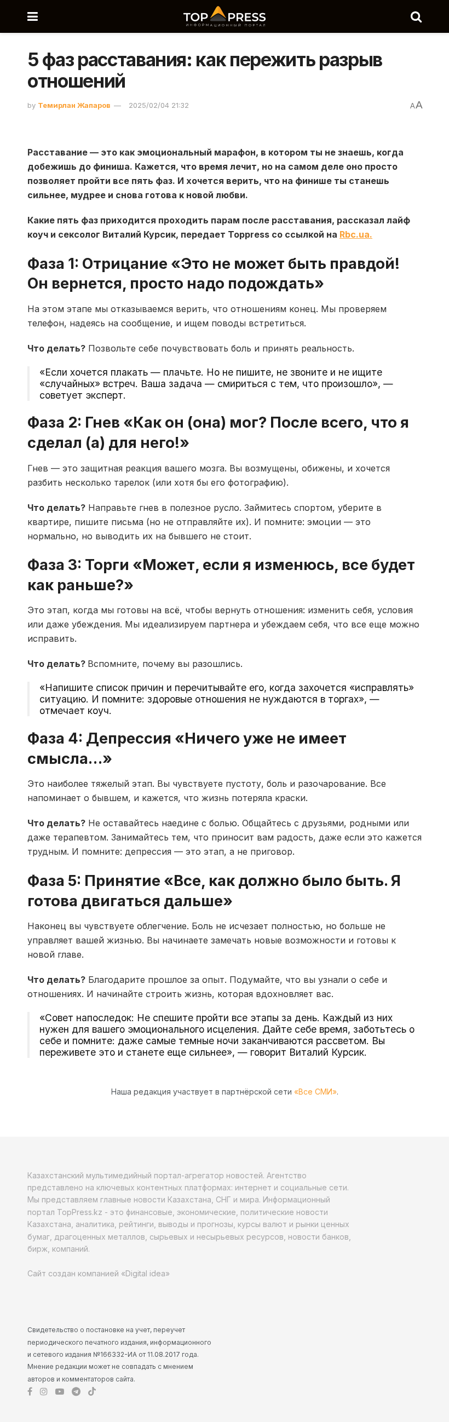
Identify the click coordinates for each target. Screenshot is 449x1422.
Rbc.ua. (355, 234)
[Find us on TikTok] (92, 1392)
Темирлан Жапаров (74, 105)
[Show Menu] (32, 16)
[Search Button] (416, 16)
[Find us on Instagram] (44, 1391)
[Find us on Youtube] (59, 1391)
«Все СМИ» (315, 1091)
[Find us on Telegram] (76, 1391)
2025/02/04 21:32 (159, 105)
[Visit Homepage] (224, 16)
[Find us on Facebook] (29, 1391)
